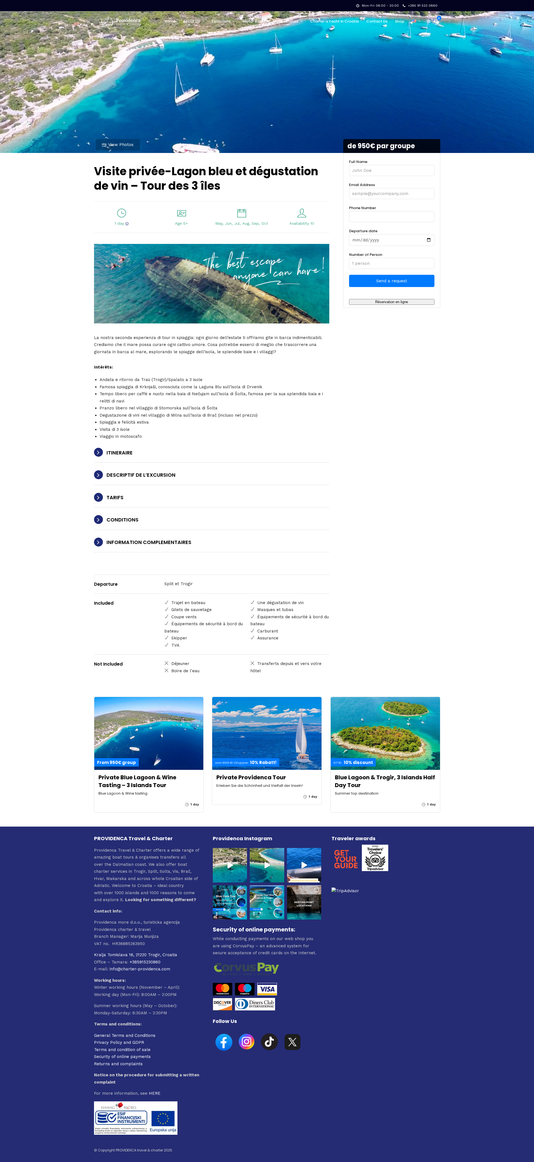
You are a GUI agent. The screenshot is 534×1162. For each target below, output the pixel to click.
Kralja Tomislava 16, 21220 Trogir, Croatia (135, 954)
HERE (154, 1093)
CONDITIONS (123, 519)
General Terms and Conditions (124, 1035)
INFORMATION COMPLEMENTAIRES (149, 542)
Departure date (363, 231)
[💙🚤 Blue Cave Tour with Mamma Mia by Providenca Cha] (230, 902)
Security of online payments (122, 1056)
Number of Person (365, 254)
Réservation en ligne (391, 302)
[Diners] (255, 1009)
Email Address (362, 184)
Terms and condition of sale (122, 1049)
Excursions (221, 21)
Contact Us (376, 21)
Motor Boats (254, 21)
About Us (191, 21)
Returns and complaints (118, 1063)
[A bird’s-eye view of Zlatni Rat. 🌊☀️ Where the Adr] (267, 865)
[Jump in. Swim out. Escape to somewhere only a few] (230, 865)
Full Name (358, 161)
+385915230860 (145, 962)
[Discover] (222, 1009)
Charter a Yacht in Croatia (334, 21)
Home (170, 21)
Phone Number (362, 208)
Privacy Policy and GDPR (119, 1042)
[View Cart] (436, 21)
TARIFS (115, 497)
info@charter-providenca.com (140, 968)
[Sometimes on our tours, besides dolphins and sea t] (304, 865)
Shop (399, 21)
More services (285, 21)
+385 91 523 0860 (422, 6)
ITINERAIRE (120, 452)
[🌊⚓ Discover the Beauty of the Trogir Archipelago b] (267, 902)
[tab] (212, 453)
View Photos (121, 144)
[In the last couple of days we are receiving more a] (304, 902)
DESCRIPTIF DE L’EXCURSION (141, 474)
